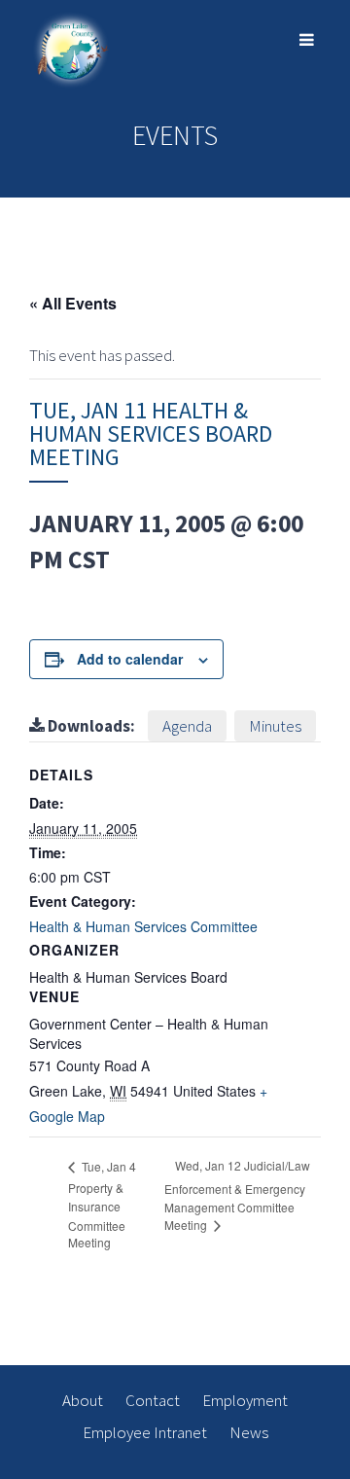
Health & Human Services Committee (143, 926)
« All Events (73, 303)
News (248, 1432)
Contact (152, 1400)
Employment (245, 1400)
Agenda (187, 726)
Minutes (275, 726)
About (82, 1400)
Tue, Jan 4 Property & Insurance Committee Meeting (102, 1204)
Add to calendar (130, 658)
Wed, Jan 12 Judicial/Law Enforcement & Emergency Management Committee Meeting (237, 1195)
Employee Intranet (145, 1432)
